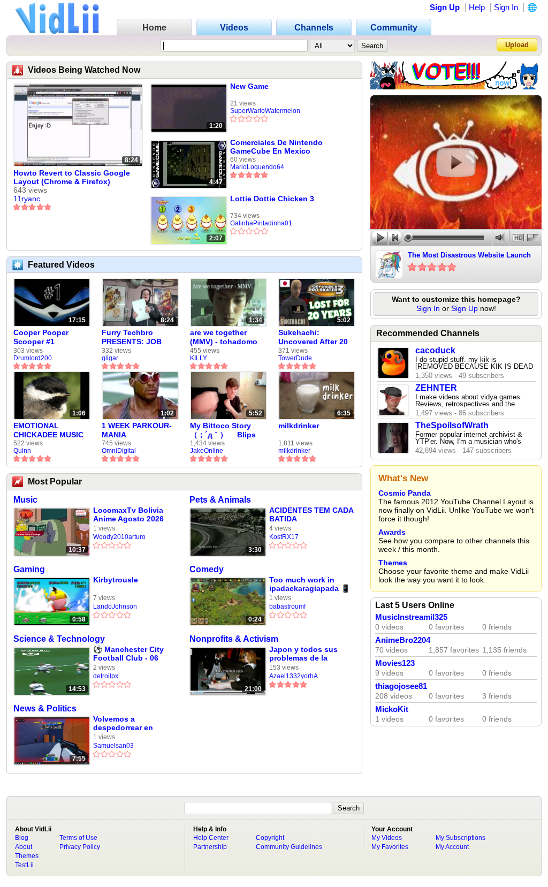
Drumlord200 (32, 358)
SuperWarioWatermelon (265, 111)
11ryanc (26, 198)
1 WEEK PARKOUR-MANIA (137, 430)
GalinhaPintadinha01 (261, 223)
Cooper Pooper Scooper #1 (40, 337)
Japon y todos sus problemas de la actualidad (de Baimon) (303, 654)
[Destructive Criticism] (456, 86)
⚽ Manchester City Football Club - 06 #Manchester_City (128, 654)
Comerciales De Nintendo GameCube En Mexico (276, 146)
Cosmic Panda (404, 493)
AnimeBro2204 (402, 640)
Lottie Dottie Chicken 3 (272, 198)
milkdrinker (298, 425)
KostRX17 (284, 537)
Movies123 (395, 663)
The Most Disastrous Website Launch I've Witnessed (469, 256)
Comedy (206, 569)
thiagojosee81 (401, 686)
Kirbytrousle (115, 579)
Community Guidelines (289, 847)
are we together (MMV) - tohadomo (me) (223, 337)
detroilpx (105, 676)
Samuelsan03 (113, 745)
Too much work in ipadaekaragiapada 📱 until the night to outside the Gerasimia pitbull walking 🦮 (309, 584)
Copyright (270, 837)
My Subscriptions (460, 837)
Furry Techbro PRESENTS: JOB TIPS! (132, 337)
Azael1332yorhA (293, 676)
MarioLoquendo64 (257, 167)
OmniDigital (119, 450)
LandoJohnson (115, 606)
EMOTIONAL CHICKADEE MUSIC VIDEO (48, 430)
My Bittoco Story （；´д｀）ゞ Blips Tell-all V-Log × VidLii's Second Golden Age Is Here (225, 430)
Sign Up (445, 7)
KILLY (198, 358)
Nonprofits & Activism (233, 638)
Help (477, 7)
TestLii (24, 865)
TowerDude (295, 358)
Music (25, 499)
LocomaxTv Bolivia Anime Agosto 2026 (128, 514)
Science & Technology (59, 638)
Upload (517, 45)
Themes (392, 562)
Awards (392, 532)
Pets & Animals (220, 499)
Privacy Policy (79, 847)
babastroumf (287, 606)
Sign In (506, 7)
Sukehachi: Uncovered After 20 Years (313, 337)
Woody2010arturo (119, 537)
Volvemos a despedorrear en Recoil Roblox (123, 723)
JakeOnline (206, 450)
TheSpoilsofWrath (452, 425)
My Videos (386, 837)
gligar (110, 358)
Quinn (22, 450)
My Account (452, 847)
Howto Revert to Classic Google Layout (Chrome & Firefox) (71, 177)
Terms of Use (78, 837)
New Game (249, 86)
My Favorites (389, 847)
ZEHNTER (436, 387)
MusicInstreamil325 (411, 617)
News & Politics (45, 708)
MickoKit (391, 709)
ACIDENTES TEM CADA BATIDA (311, 514)
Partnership (210, 847)
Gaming (29, 569)
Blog (21, 837)
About (23, 847)
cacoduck (435, 350)
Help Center (211, 837)
